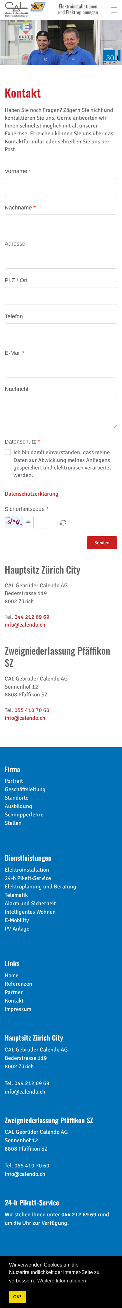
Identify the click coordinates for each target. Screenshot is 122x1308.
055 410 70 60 (31, 710)
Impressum (18, 1009)
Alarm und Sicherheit (30, 903)
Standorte (16, 797)
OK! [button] (17, 1296)
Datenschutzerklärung (31, 493)
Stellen (13, 823)
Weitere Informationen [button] (61, 1280)
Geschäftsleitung (25, 789)
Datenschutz (20, 442)
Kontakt (14, 1000)
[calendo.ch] (25, 8)
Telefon (14, 316)
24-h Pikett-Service (28, 878)
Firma (12, 769)
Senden (101, 543)
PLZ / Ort (16, 280)
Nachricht (16, 389)
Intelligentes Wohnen (30, 911)
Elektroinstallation (27, 869)
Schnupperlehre (24, 814)
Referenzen (18, 983)
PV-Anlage (17, 928)
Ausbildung (18, 806)
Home (11, 975)
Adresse (15, 244)
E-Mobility (17, 920)
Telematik (16, 895)
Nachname (18, 207)
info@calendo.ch (25, 624)
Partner (14, 992)
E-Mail (13, 353)
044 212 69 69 (31, 616)
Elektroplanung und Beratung (40, 886)
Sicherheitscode (25, 509)
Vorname (16, 171)
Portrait (14, 780)
